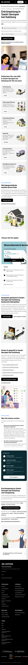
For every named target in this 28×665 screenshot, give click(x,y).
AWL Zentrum (5, 2)
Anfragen (20, 2)
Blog (3, 592)
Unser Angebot (5, 588)
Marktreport (17, 614)
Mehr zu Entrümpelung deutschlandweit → (10, 521)
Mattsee (11, 513)
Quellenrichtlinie (5, 606)
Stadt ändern (22, 6)
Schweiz (26, 656)
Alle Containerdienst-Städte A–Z (6, 643)
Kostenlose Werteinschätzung (8, 203)
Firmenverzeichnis (5, 596)
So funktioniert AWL (5, 382)
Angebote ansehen (8, 38)
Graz (3, 625)
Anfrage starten (7, 200)
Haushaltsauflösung (5, 519)
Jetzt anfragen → (14, 477)
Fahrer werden (5, 612)
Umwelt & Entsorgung (20, 612)
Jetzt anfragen (7, 316)
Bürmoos (14, 511)
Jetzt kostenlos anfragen (9, 379)
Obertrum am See (5, 513)
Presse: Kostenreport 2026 (6, 601)
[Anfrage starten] (14, 58)
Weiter (14, 260)
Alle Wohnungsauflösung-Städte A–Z (6, 636)
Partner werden (5, 614)
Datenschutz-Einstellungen (7, 577)
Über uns (3, 586)
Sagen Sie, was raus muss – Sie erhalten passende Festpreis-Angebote (12, 42)
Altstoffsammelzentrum (20, 594)
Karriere (3, 590)
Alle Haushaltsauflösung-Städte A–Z (7, 640)
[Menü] (25, 2)
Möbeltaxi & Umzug (19, 596)
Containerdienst (14, 519)
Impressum (4, 571)
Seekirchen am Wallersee (19, 513)
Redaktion (4, 604)
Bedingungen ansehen (8, 284)
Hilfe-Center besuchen (6, 566)
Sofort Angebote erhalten (20, 316)
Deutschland (18, 656)
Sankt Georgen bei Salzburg (11, 508)
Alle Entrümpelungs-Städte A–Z (6, 632)
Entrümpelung (9, 8)
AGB (2, 574)
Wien (3, 623)
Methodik (4, 598)
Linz (2, 627)
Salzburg (3, 629)
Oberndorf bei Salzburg (22, 511)
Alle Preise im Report (10, 504)
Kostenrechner (5, 594)
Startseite (3, 8)
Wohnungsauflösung (21, 517)
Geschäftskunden (5, 616)
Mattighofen (3, 515)
